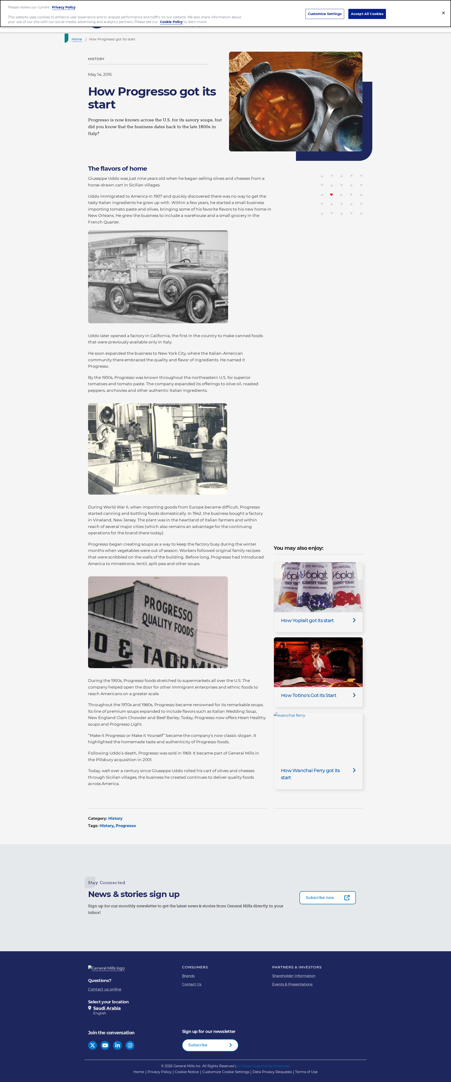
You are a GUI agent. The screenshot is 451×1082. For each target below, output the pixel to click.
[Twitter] (92, 1045)
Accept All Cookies (367, 14)
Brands (188, 976)
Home (138, 1072)
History (115, 818)
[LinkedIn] (117, 1045)
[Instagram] (130, 1045)
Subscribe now (320, 897)
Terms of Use (306, 1072)
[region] (225, 13)
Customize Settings (325, 14)
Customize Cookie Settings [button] (225, 1072)
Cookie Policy (171, 22)
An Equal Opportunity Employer (263, 1066)
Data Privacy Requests (272, 1072)
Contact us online (104, 989)
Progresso (126, 826)
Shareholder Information (293, 976)
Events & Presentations (292, 984)
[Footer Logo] (108, 968)
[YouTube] (105, 1045)
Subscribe (197, 1045)
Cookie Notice (187, 1072)
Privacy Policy (159, 1072)
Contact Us (191, 984)
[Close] (443, 13)
